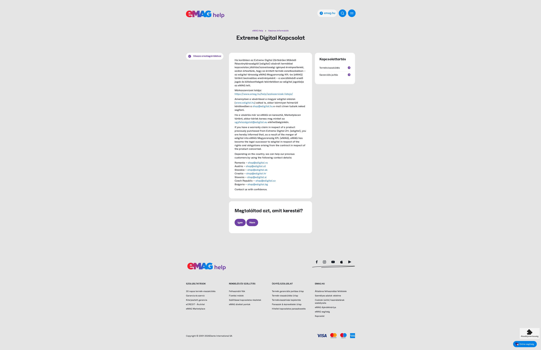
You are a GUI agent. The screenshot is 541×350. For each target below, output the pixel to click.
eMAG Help (257, 30)
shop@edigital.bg (258, 184)
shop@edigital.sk (257, 170)
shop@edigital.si (257, 177)
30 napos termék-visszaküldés (200, 291)
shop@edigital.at (256, 166)
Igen (240, 222)
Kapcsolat (319, 316)
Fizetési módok (236, 295)
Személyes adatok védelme (328, 295)
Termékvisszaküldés (329, 67)
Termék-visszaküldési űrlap (285, 295)
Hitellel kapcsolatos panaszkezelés (289, 308)
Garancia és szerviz (195, 295)
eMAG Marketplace (195, 308)
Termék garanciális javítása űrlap (288, 291)
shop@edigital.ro (258, 163)
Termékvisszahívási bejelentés (286, 300)
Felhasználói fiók (237, 291)
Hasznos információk (278, 30)
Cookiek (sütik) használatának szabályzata (329, 302)
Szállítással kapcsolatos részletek (245, 300)
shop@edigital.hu (262, 106)
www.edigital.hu (245, 103)
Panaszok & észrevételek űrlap (286, 304)
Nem (252, 222)
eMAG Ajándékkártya (325, 307)
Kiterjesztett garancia (196, 300)
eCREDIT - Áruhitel (195, 304)
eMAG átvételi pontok (239, 304)
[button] (530, 333)
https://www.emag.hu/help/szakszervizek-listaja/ (264, 94)
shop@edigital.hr (256, 173)
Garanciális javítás (328, 74)
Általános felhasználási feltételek (331, 291)
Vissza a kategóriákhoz (207, 56)
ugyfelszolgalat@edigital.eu (251, 122)
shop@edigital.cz (266, 181)
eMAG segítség (322, 311)
